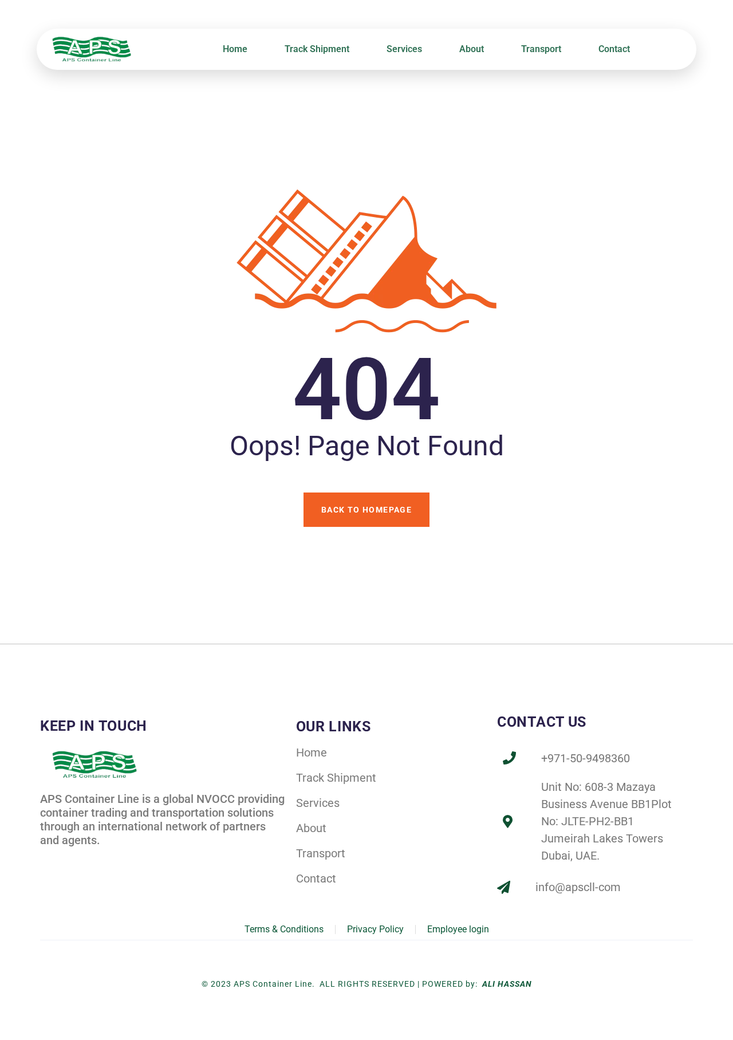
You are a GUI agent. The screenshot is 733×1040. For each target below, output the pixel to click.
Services (404, 49)
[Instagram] (98, 860)
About (471, 49)
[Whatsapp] (123, 860)
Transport (541, 49)
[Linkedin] (73, 860)
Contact (614, 49)
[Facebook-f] (48, 860)
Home (235, 49)
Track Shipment (317, 49)
